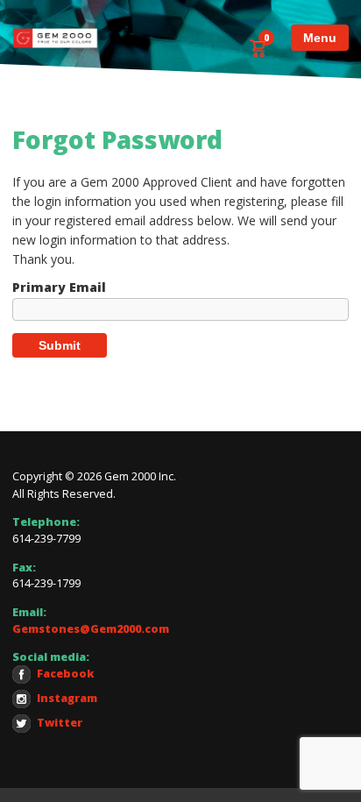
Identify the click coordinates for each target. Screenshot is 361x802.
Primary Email (59, 287)
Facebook (66, 673)
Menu (319, 38)
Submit (60, 345)
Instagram (67, 698)
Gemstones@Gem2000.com (90, 628)
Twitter (59, 722)
